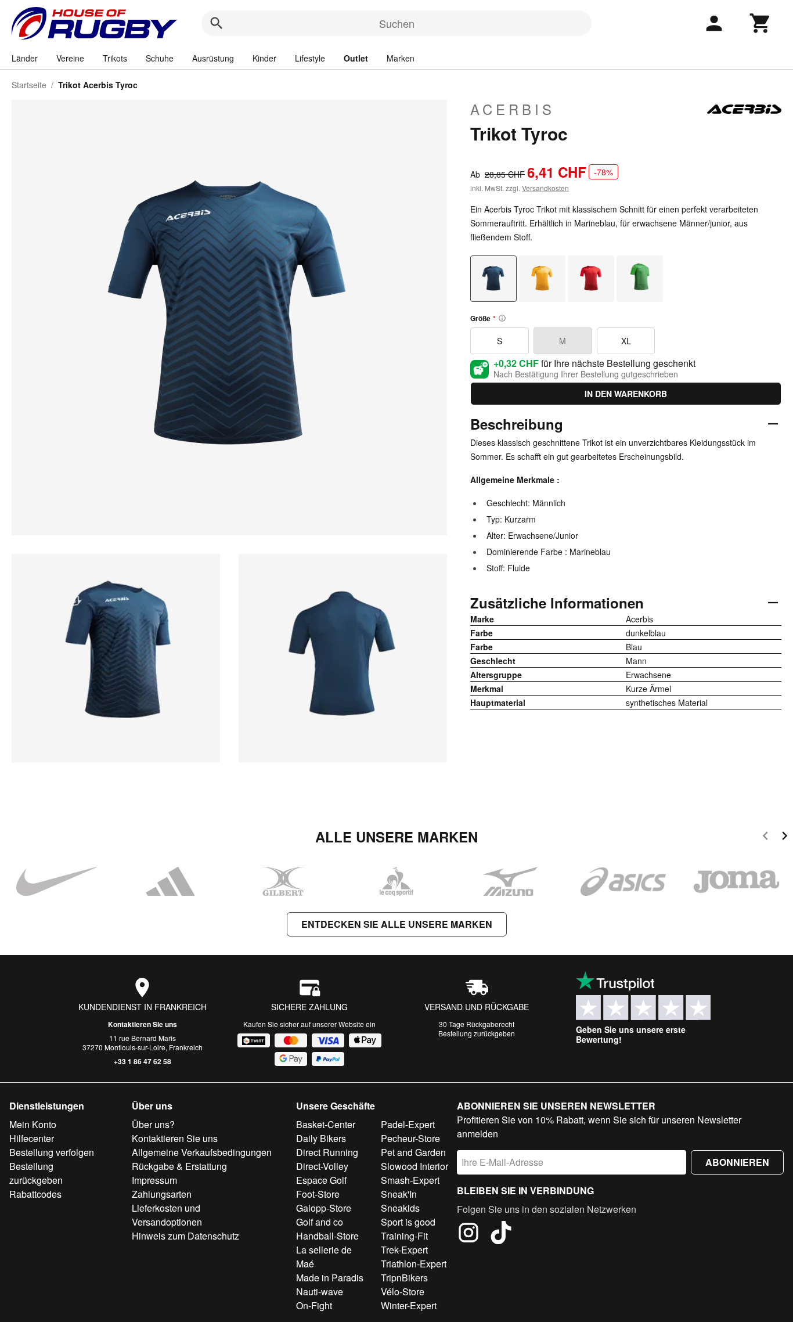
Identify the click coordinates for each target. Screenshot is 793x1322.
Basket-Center (325, 1124)
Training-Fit (404, 1235)
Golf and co (319, 1222)
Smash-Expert (410, 1180)
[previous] (765, 837)
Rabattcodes (35, 1194)
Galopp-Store (323, 1208)
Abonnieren (737, 1162)
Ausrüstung (213, 58)
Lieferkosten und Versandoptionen (167, 1215)
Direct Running (327, 1152)
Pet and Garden (413, 1152)
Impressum (154, 1180)
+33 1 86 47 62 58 (142, 1061)
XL (626, 341)
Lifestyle (310, 58)
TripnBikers (404, 1277)
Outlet (356, 58)
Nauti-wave (319, 1291)
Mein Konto (32, 1124)
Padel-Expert (408, 1124)
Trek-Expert (404, 1249)
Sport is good (408, 1222)
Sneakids (400, 1208)
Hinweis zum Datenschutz (185, 1235)
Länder (25, 58)
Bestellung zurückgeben (476, 1033)
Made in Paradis (329, 1277)
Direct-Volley (322, 1166)
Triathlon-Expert (413, 1263)
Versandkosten (545, 188)
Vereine (70, 58)
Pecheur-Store (410, 1138)
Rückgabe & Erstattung (179, 1166)
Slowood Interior (414, 1166)
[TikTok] (501, 1234)
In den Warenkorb (626, 393)
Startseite (29, 85)
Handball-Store (327, 1235)
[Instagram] (468, 1234)
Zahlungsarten (162, 1194)
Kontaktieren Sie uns (142, 1024)
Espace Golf (321, 1180)
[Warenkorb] (760, 23)
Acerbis (512, 109)
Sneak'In (399, 1194)
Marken (400, 58)
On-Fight (314, 1305)
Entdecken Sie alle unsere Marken (396, 924)
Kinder (264, 58)
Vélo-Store (402, 1291)
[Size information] (502, 318)
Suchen (396, 23)
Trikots (115, 58)
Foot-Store (318, 1194)
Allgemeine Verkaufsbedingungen (202, 1152)
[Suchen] (216, 23)
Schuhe (160, 58)
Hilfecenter (31, 1138)
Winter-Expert (409, 1305)
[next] (784, 837)
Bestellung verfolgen (51, 1152)
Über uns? (153, 1124)
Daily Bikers (321, 1138)
